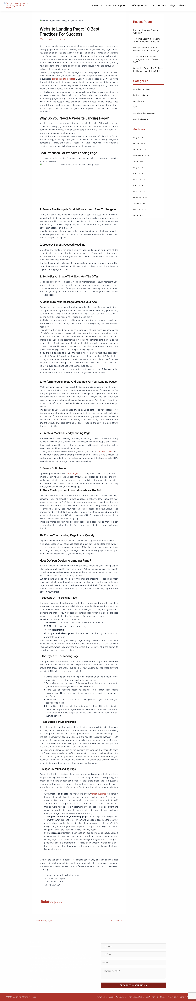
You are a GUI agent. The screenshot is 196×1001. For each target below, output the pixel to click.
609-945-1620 (41, 979)
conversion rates (105, 451)
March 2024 (139, 179)
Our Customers (159, 5)
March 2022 (139, 191)
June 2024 (138, 161)
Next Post (116, 920)
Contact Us (184, 997)
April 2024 (138, 173)
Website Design (47, 39)
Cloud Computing (141, 89)
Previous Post (44, 920)
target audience (98, 794)
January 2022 (139, 203)
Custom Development (116, 5)
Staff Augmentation (139, 5)
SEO (135, 107)
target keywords (74, 473)
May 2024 (138, 167)
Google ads (138, 101)
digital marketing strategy (64, 79)
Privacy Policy (172, 997)
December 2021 (140, 209)
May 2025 (138, 137)
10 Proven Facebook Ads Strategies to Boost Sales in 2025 (146, 59)
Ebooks (182, 5)
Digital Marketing (141, 95)
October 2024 (139, 149)
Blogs (172, 5)
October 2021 (139, 215)
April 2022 (138, 185)
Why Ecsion (97, 5)
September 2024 (141, 155)
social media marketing (144, 113)
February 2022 (140, 197)
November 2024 (141, 143)
